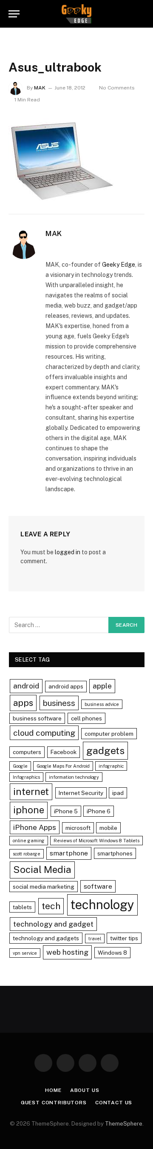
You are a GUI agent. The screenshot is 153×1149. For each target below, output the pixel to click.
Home (53, 1090)
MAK (39, 88)
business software (37, 718)
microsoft (78, 827)
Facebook (63, 752)
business (59, 703)
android (26, 685)
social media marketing (43, 886)
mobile (108, 827)
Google (20, 766)
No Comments (117, 88)
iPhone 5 (66, 811)
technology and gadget (53, 923)
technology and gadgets (46, 938)
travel (94, 938)
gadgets (105, 750)
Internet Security (81, 792)
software (98, 886)
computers (27, 752)
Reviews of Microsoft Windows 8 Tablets (96, 840)
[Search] (140, 13)
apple (102, 685)
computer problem (109, 733)
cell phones (86, 718)
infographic (111, 766)
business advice (102, 704)
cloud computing (44, 732)
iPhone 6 (98, 811)
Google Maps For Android (63, 766)
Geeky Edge (118, 264)
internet (31, 791)
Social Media (42, 869)
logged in (67, 552)
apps (23, 702)
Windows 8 (112, 952)
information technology (74, 777)
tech (51, 906)
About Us (84, 1090)
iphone (28, 809)
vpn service (25, 953)
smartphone (69, 853)
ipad (118, 792)
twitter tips (124, 938)
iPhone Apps (34, 827)
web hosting (67, 951)
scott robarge (26, 853)
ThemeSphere (123, 1123)
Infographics (26, 777)
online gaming (29, 840)
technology (102, 904)
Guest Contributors (54, 1103)
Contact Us (113, 1103)
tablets (22, 907)
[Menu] (14, 13)
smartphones (115, 853)
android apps (65, 686)
